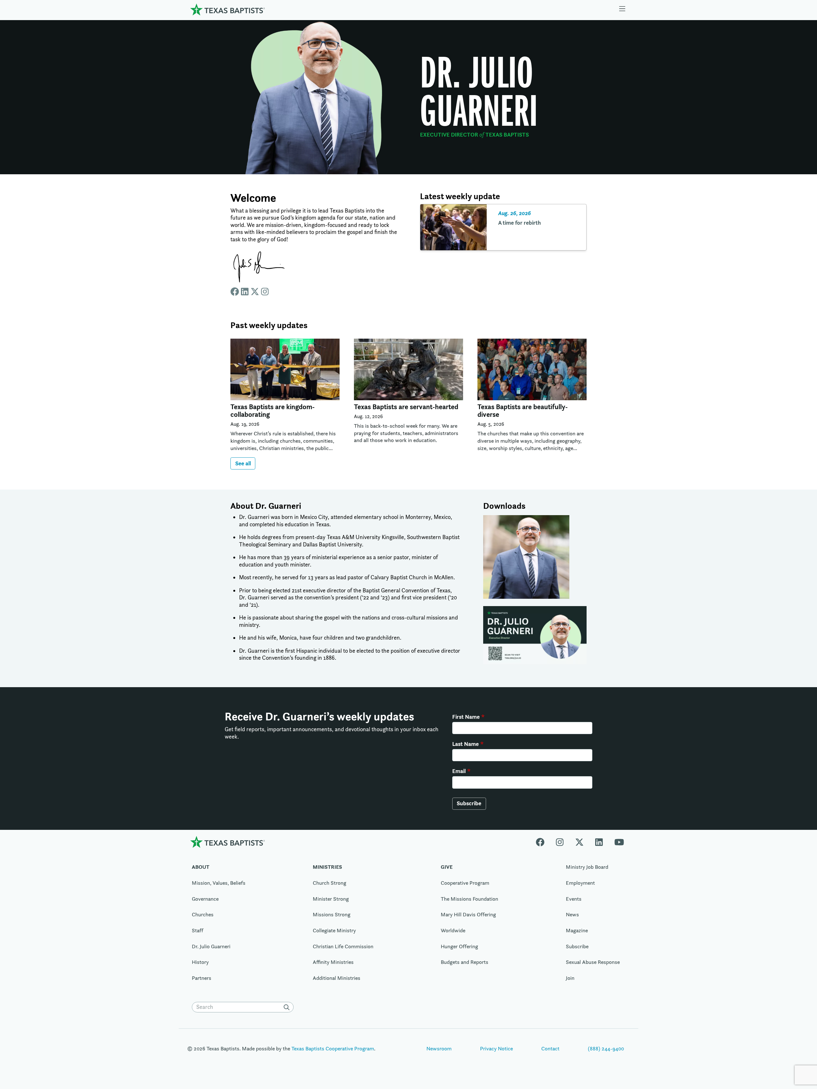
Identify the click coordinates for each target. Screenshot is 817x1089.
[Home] (227, 9)
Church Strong (329, 883)
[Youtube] (619, 842)
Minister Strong (331, 899)
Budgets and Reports (464, 962)
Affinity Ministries (333, 962)
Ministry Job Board (587, 867)
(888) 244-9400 (606, 1048)
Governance (205, 899)
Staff (197, 930)
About (200, 866)
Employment (580, 883)
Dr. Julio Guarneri (211, 946)
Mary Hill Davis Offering (468, 914)
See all (243, 463)
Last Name (465, 743)
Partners (201, 978)
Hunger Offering (459, 946)
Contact (550, 1048)
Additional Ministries (336, 978)
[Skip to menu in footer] (622, 9)
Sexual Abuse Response (593, 962)
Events (573, 899)
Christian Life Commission (343, 946)
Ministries (327, 866)
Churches (203, 914)
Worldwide (453, 930)
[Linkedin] (599, 842)
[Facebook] (543, 842)
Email (459, 771)
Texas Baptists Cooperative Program (332, 1048)
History (200, 962)
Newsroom (439, 1048)
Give (447, 866)
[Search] (288, 1007)
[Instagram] (559, 842)
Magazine (577, 930)
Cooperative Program (465, 883)
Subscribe (469, 803)
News (572, 914)
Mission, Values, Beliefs (218, 883)
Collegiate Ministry (334, 930)
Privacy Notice (496, 1048)
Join (570, 978)
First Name (466, 716)
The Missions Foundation (469, 899)
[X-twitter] (579, 842)
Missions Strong (331, 914)
